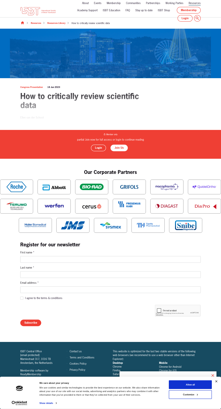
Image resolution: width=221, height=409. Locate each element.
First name (27, 252)
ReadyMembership (30, 374)
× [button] (212, 375)
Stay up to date (144, 10)
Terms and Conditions (82, 357)
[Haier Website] (35, 225)
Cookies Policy (78, 363)
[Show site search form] (197, 18)
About (85, 3)
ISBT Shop (164, 10)
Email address (29, 283)
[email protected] (30, 355)
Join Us (119, 148)
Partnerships (153, 3)
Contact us (76, 351)
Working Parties (174, 3)
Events (97, 3)
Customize (188, 394)
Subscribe (30, 323)
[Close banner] (216, 381)
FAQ (128, 10)
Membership (114, 3)
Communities (133, 3)
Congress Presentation (31, 87)
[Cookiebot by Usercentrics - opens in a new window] (19, 403)
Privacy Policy (77, 370)
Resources (195, 3)
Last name (27, 267)
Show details (46, 403)
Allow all (190, 384)
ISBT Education (111, 10)
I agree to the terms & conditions (43, 298)
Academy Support (87, 10)
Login (185, 18)
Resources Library (56, 23)
